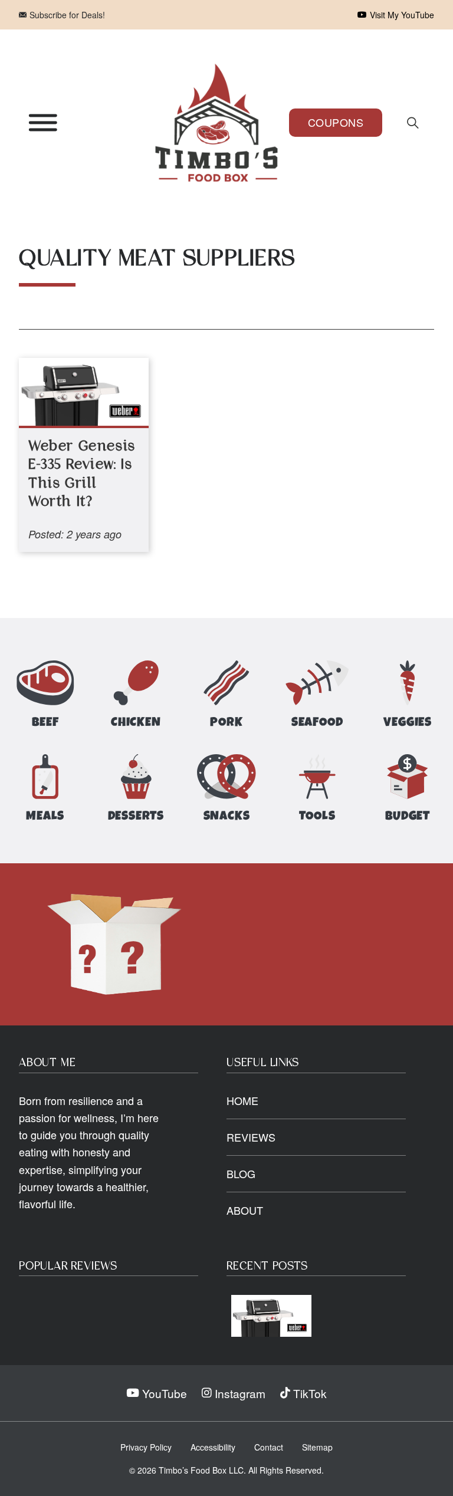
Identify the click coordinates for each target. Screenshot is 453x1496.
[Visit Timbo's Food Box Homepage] (216, 123)
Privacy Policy (146, 1447)
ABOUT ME (47, 1062)
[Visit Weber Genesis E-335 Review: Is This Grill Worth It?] (271, 1316)
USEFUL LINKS (262, 1062)
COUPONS (336, 122)
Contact (268, 1447)
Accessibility (213, 1447)
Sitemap (317, 1447)
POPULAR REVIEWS (68, 1266)
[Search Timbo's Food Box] (413, 122)
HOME (242, 1100)
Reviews (250, 1137)
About (244, 1210)
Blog (240, 1173)
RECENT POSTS (267, 1266)
